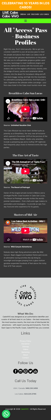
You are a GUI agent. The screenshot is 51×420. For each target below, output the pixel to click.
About (25, 355)
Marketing (25, 352)
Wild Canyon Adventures (21, 247)
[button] (25, 20)
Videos (25, 349)
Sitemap (25, 347)
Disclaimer (25, 344)
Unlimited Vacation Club (21, 125)
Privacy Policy (25, 341)
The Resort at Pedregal (20, 187)
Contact (25, 358)
